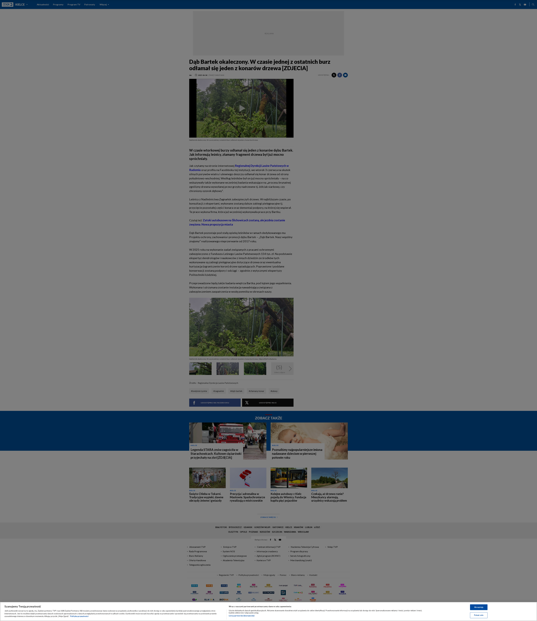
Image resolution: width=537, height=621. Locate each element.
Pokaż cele (478, 615)
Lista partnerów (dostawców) (241, 616)
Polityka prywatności (79, 616)
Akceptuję (478, 607)
